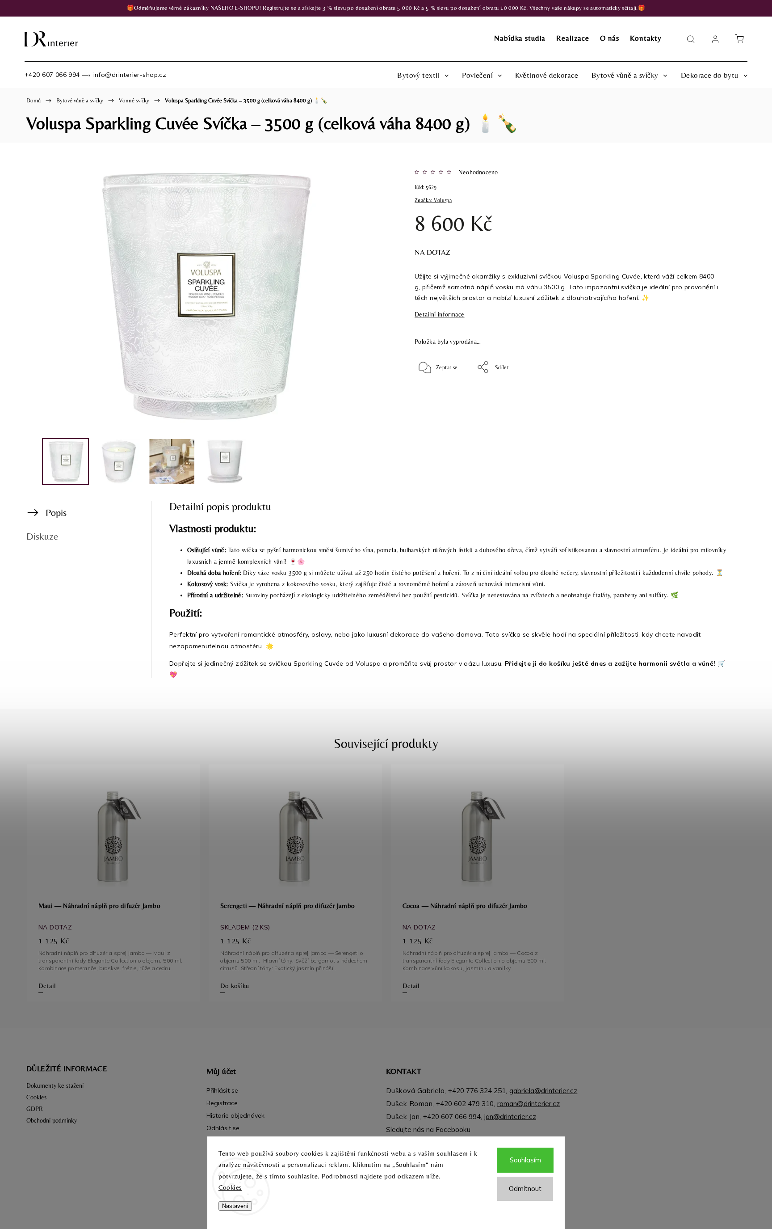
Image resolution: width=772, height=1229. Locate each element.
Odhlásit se (222, 1128)
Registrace (222, 1103)
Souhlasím (525, 1160)
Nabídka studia (519, 38)
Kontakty (646, 38)
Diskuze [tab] (42, 536)
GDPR (34, 1108)
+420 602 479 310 (465, 1103)
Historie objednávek (235, 1115)
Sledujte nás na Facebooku (428, 1129)
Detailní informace (440, 314)
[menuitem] (423, 75)
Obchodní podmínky (51, 1120)
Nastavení (235, 1206)
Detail (47, 985)
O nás (609, 38)
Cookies (230, 1187)
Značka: (433, 200)
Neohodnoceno (478, 172)
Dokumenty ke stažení (55, 1085)
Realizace (572, 38)
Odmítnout (525, 1188)
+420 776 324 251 (477, 1090)
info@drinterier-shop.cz (130, 75)
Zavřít (702, 396)
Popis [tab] (56, 512)
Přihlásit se (222, 1090)
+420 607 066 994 (52, 75)
